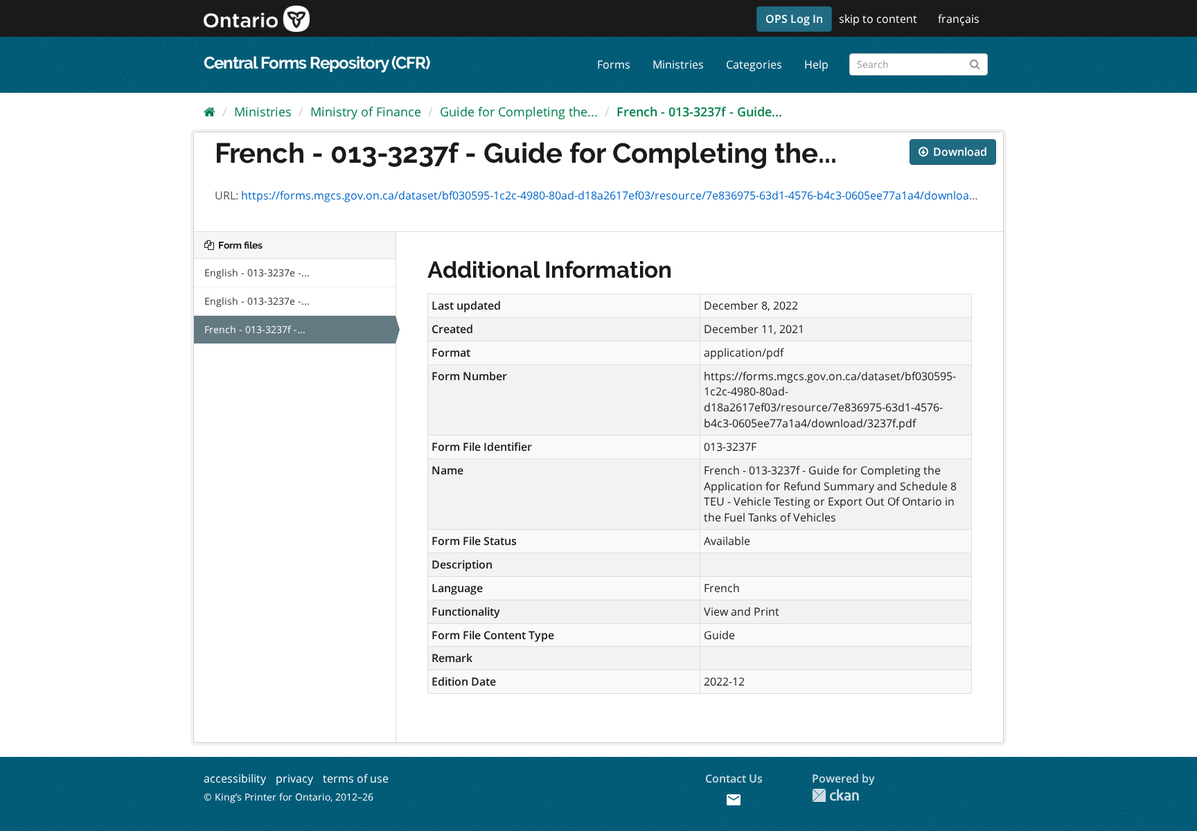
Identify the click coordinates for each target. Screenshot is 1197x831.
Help (816, 64)
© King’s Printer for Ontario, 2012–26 (288, 796)
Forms (613, 64)
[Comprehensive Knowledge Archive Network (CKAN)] (835, 795)
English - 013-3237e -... (257, 272)
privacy (294, 778)
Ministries (678, 64)
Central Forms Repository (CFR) (316, 63)
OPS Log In (794, 18)
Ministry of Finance (365, 111)
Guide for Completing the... (519, 111)
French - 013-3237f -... (254, 329)
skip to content (878, 18)
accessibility (235, 778)
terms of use (356, 778)
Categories (754, 64)
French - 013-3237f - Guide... (699, 111)
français (958, 18)
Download (958, 151)
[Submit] (975, 62)
